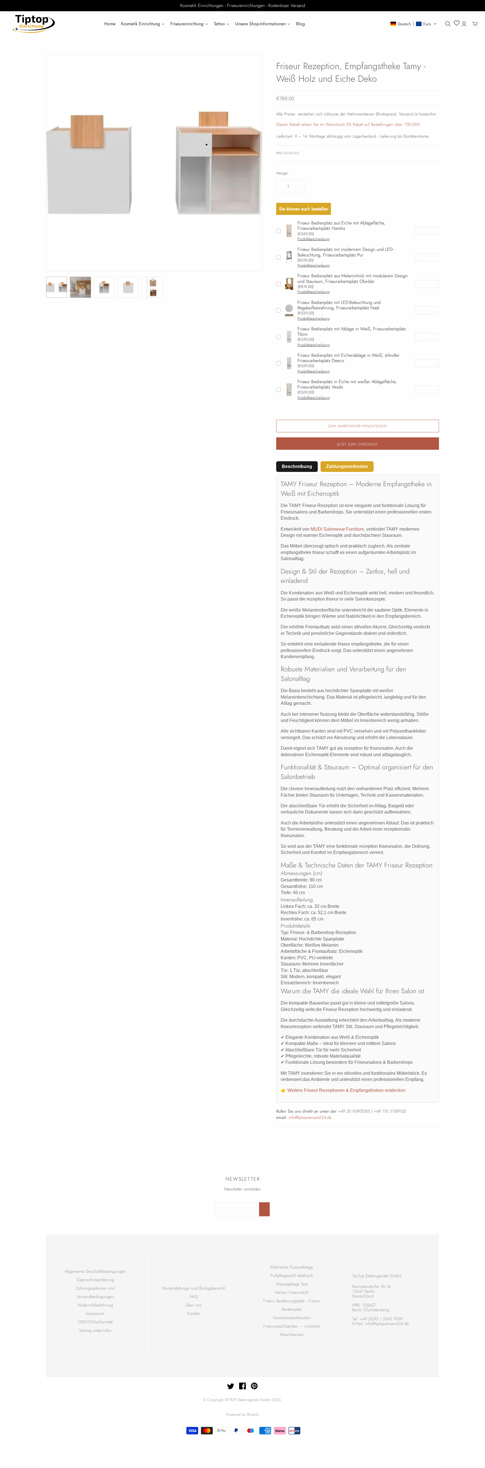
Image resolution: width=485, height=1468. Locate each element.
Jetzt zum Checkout (357, 444)
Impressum (95, 1313)
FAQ (194, 1297)
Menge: (282, 173)
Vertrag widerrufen (95, 1330)
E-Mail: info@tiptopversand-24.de (380, 1324)
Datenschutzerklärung (95, 1280)
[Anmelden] (464, 24)
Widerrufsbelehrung (95, 1305)
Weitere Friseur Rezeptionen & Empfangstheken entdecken (346, 1090)
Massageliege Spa (292, 1284)
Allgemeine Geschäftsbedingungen (95, 1271)
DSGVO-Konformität (95, 1322)
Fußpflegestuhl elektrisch (292, 1275)
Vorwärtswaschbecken (292, 1318)
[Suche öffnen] (448, 24)
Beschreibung (297, 466)
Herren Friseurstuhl (291, 1292)
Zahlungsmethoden (347, 466)
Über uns (194, 1305)
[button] (413, 23)
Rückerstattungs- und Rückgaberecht (194, 1288)
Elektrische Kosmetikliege (291, 1267)
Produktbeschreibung (314, 239)
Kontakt (193, 1313)
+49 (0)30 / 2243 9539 (381, 1319)
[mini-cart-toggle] (474, 24)
